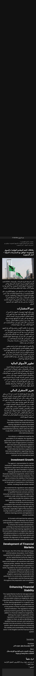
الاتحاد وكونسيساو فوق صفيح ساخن (23, 645)
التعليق (31, 667)
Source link (30, 639)
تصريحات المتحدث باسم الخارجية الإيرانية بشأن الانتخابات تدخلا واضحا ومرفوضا (20, 651)
